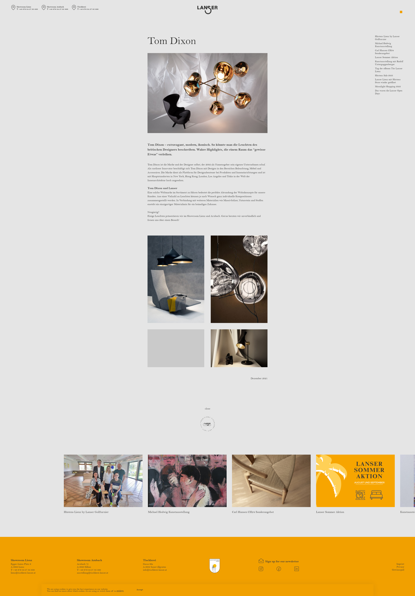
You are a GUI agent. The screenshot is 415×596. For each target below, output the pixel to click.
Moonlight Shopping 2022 (388, 86)
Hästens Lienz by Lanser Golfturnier (86, 512)
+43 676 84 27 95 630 (28, 9)
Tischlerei (149, 560)
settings (120, 591)
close (207, 408)
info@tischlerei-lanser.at (155, 570)
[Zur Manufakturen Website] (214, 572)
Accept (139, 590)
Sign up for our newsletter (281, 561)
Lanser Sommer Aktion (386, 57)
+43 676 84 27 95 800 (58, 9)
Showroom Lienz (21, 560)
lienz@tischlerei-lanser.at (23, 573)
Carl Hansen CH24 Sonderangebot (253, 512)
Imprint (400, 564)
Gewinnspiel (398, 570)
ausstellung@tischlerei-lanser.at (92, 573)
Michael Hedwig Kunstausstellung (169, 512)
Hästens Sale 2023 (384, 75)
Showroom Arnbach (89, 560)
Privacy (400, 567)
